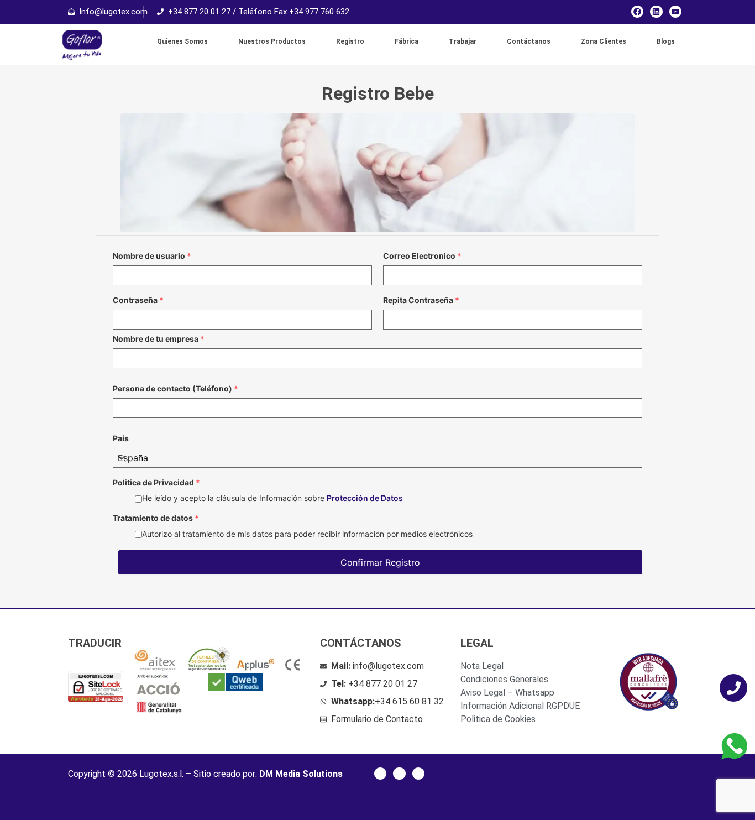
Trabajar (462, 41)
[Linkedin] (656, 12)
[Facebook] (637, 12)
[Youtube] (675, 12)
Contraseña (138, 300)
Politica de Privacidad (156, 483)
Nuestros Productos (272, 41)
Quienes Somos (182, 41)
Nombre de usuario (152, 256)
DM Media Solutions (301, 774)
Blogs (666, 41)
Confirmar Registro (380, 562)
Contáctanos (528, 41)
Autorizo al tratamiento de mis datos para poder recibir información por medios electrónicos (307, 534)
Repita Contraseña (421, 300)
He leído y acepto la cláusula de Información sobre (272, 498)
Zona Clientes (603, 41)
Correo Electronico (422, 256)
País (121, 438)
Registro (350, 41)
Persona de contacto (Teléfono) (175, 389)
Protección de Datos (365, 498)
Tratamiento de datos (156, 518)
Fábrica (406, 41)
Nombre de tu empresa (159, 339)
